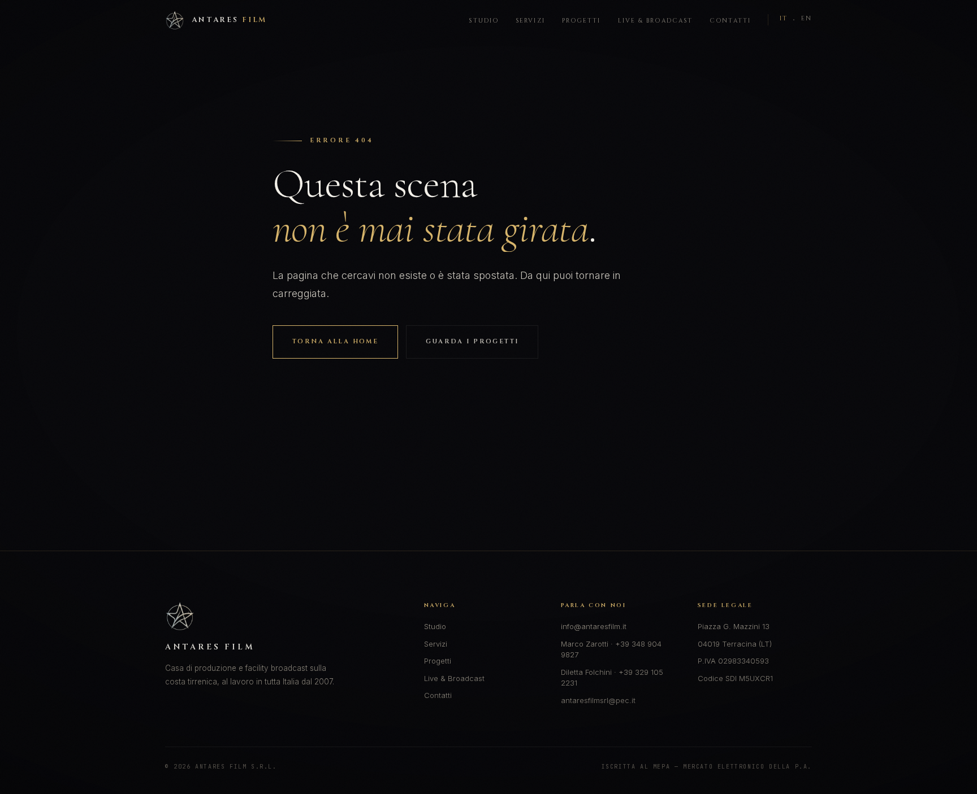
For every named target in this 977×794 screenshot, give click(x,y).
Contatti (730, 21)
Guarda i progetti (472, 341)
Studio (484, 21)
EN (806, 19)
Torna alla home (335, 341)
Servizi (530, 21)
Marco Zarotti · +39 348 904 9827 (611, 649)
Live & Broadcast (655, 21)
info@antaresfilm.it (593, 626)
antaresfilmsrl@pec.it (598, 700)
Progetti (581, 21)
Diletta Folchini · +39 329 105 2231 (612, 678)
